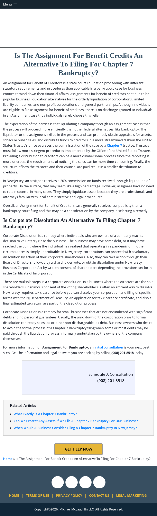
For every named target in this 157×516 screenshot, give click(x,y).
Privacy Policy (69, 495)
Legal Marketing (131, 495)
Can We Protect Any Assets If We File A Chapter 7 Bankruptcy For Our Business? (76, 421)
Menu (8, 4)
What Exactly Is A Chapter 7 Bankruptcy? (45, 414)
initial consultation (108, 347)
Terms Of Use (37, 495)
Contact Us (99, 495)
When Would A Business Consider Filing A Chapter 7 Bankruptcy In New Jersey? (75, 428)
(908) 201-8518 (110, 380)
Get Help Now (78, 449)
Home (7, 458)
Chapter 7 (114, 145)
